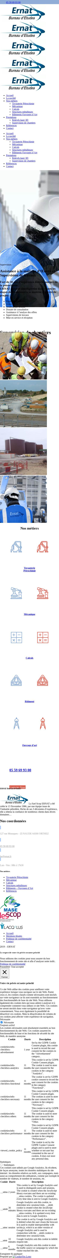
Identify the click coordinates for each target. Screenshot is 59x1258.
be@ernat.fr (5, 856)
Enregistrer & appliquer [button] (11, 1254)
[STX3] (23, 426)
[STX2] (23, 474)
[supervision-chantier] (23, 522)
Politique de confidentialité (18, 938)
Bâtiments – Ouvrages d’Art (19, 888)
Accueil (9, 933)
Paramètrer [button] (5, 966)
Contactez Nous (17, 787)
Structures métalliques (16, 885)
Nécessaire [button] (5, 1019)
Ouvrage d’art (29, 745)
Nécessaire (9, 1022)
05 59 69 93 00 (13, 2)
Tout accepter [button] (17, 966)
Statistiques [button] (5, 1162)
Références (11, 891)
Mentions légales (14, 936)
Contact (9, 941)
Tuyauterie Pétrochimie (29, 569)
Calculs (29, 658)
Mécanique (29, 614)
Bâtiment (29, 701)
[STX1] (23, 378)
